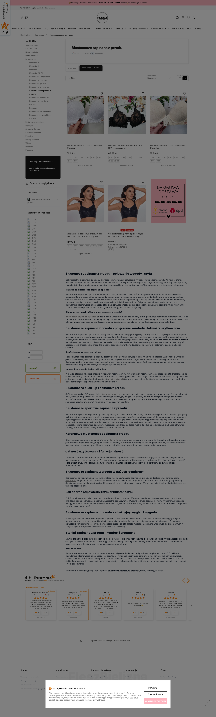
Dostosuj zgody (155, 694)
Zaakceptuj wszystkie (155, 701)
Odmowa (152, 688)
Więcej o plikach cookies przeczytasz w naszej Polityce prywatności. (93, 698)
